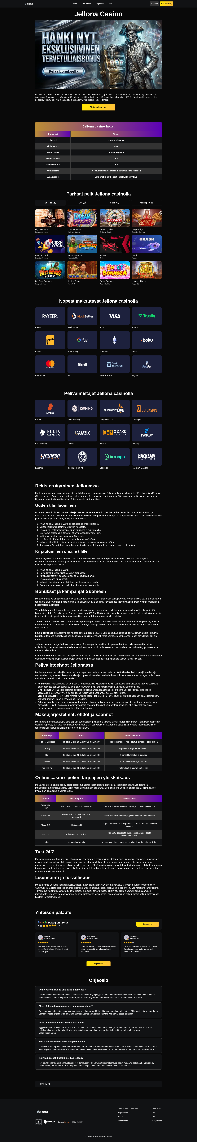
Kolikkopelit (145, 203)
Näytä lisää (98, 964)
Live (81, 203)
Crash (112, 203)
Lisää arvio (147, 924)
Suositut (48, 203)
